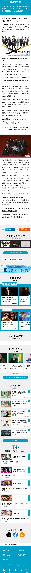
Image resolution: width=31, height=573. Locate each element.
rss (22, 534)
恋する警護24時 (12, 260)
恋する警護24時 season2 (16, 197)
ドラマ (4, 260)
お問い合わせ (6, 555)
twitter (8, 534)
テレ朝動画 (21, 550)
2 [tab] (14, 373)
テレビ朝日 (6, 550)
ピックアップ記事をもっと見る (15, 377)
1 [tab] (13, 373)
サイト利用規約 (22, 555)
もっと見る (15, 441)
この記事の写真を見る (15, 253)
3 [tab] (16, 373)
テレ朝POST (16, 2)
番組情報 (21, 260)
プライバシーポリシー (9, 560)
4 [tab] (17, 373)
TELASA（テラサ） (23, 214)
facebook (15, 534)
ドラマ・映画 (10, 544)
